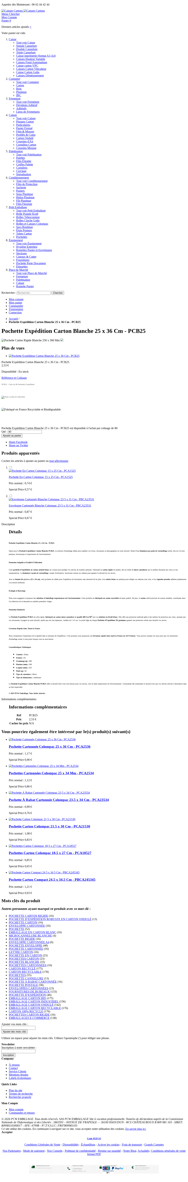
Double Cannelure (26, 49)
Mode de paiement (34, 1150)
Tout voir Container (27, 82)
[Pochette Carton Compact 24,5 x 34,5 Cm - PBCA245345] (44, 872)
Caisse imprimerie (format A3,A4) (36, 55)
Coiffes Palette (24, 164)
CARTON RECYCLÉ (22, 968)
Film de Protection (26, 184)
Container (14, 78)
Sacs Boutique (24, 227)
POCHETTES (17, 975)
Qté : (4, 431)
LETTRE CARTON (21, 952)
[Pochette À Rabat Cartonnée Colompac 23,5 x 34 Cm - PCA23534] (49, 792)
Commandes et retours (22, 1112)
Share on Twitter (18, 445)
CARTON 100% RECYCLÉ (26, 1011)
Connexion (15, 312)
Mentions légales (18, 1074)
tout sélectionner (58, 460)
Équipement (16, 240)
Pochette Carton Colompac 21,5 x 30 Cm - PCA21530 (49, 826)
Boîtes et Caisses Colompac (32, 223)
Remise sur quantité (109, 1150)
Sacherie (21, 187)
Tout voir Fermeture (27, 101)
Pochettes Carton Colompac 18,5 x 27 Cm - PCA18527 (50, 853)
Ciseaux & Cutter (26, 256)
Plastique (21, 92)
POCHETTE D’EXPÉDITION (27, 994)
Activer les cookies (108, 1144)
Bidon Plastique (25, 197)
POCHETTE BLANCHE (24, 961)
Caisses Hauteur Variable (30, 59)
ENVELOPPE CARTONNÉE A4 (29, 942)
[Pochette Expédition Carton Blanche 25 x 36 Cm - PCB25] (44, 355)
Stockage (21, 253)
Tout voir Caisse (25, 42)
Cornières (21, 167)
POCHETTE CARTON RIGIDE (28, 915)
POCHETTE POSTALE (23, 985)
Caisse (12, 39)
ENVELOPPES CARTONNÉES (28, 988)
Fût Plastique (23, 200)
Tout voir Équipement (28, 243)
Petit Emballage (18, 207)
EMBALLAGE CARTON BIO (27, 998)
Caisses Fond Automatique (31, 62)
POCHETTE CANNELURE (26, 978)
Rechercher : (8, 292)
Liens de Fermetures (28, 111)
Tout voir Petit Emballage (31, 210)
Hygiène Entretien (26, 246)
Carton (20, 85)
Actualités (143, 1150)
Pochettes (21, 236)
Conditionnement (19, 177)
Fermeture (15, 98)
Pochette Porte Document (31, 263)
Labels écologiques (20, 1078)
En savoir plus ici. (135, 1128)
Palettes (20, 157)
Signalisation (23, 174)
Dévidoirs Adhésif (26, 105)
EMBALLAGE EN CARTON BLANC (32, 932)
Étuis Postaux (24, 230)
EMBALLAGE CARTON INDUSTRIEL (34, 1001)
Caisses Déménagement (30, 75)
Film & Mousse (25, 131)
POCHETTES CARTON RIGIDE (29, 1014)
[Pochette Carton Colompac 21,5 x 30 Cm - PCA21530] (42, 819)
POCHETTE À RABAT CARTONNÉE (33, 981)
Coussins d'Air (24, 141)
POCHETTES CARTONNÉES (27, 965)
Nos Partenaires (12, 1150)
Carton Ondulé (24, 138)
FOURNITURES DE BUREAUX (29, 991)
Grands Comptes (154, 1144)
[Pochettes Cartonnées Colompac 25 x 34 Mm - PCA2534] (43, 766)
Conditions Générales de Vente (42, 1144)
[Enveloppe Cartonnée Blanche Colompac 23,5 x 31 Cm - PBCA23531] (51, 499)
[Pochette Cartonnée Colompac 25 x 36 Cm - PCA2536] (42, 739)
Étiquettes (22, 266)
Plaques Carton (25, 121)
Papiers (20, 190)
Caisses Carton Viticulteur (31, 68)
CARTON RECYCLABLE (25, 971)
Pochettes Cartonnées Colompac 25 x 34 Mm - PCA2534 (51, 773)
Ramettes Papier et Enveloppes (34, 250)
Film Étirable (23, 161)
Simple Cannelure (26, 45)
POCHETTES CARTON (24, 958)
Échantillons (88, 1144)
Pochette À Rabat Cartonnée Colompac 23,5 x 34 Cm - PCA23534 (59, 800)
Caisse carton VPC (27, 65)
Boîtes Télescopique (28, 217)
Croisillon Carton (26, 144)
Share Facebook (18, 442)
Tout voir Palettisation (28, 154)
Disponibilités (71, 1144)
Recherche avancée (20, 1097)
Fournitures (22, 260)
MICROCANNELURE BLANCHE (30, 935)
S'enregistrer (16, 309)
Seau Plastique (24, 194)
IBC (18, 95)
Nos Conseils (54, 1150)
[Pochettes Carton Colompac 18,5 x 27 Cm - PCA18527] (42, 845)
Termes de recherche (21, 1093)
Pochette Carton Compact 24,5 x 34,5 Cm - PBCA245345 (52, 880)
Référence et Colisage (14, 377)
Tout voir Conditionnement (32, 180)
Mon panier (15, 302)
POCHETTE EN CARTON (25, 955)
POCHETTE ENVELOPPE (25, 945)
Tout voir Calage (26, 118)
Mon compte (16, 299)
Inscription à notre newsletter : (18, 1047)
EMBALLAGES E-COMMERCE (29, 1017)
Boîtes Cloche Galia (27, 220)
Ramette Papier (25, 286)
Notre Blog (129, 1150)
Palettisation (16, 151)
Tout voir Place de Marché (31, 273)
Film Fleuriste (24, 204)
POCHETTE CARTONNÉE (26, 948)
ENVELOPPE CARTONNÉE (27, 925)
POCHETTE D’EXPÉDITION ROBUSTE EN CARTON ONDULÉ (50, 919)
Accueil (13, 318)
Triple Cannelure (26, 52)
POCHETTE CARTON (23, 922)
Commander (16, 305)
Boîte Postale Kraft (27, 213)
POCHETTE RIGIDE (22, 938)
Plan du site (15, 1090)
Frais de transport (132, 1144)
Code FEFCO (94, 1138)
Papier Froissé (24, 128)
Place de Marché (18, 269)
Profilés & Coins (25, 134)
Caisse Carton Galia (27, 72)
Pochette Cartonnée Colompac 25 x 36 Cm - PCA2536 (50, 746)
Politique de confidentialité (80, 1150)
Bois (18, 88)
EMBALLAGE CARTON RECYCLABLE (35, 1008)
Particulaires (23, 124)
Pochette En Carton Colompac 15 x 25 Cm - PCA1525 (41, 477)
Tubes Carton (24, 233)
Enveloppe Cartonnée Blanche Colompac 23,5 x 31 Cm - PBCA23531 (50, 505)
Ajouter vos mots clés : (14, 1024)
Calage (13, 115)
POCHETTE (16, 929)
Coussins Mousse (26, 148)
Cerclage (21, 171)
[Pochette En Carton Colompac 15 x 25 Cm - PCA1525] (42, 470)
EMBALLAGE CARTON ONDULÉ (31, 1004)
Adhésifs (21, 108)
